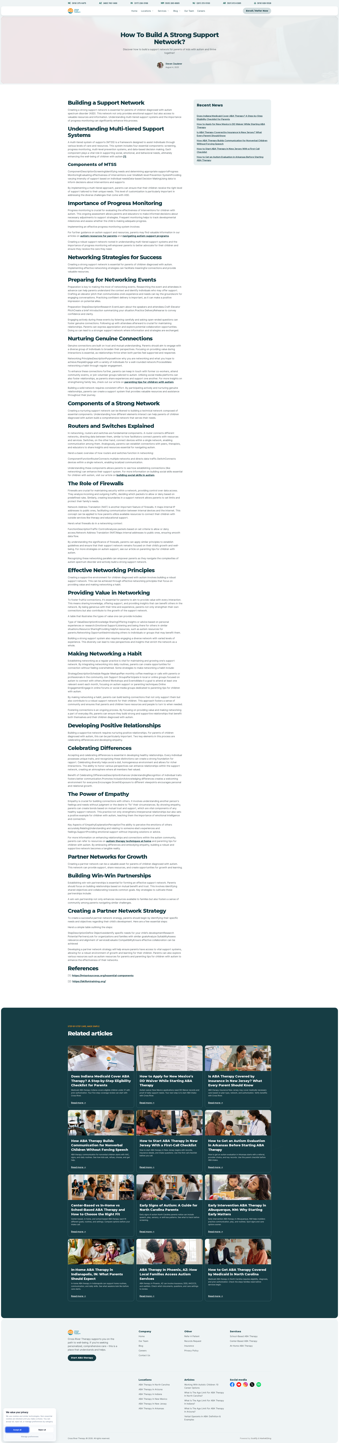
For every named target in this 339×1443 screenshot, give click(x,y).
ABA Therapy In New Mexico (153, 1399)
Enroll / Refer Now (257, 11)
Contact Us (144, 1355)
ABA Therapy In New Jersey (153, 1403)
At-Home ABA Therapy (241, 1345)
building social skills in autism (135, 475)
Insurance (189, 1345)
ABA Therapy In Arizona (150, 1389)
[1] (124, 156)
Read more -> (78, 1103)
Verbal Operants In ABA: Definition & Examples (202, 1418)
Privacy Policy (191, 1350)
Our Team (189, 11)
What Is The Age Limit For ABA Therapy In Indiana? (204, 1402)
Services (162, 11)
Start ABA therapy (82, 1358)
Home (134, 11)
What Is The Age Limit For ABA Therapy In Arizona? (204, 1410)
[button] (147, 11)
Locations (146, 11)
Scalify (254, 1438)
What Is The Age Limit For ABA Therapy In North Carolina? (204, 1394)
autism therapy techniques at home (128, 841)
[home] (74, 11)
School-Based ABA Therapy (244, 1336)
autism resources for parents (98, 236)
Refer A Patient (191, 1336)
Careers (201, 11)
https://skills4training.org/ (89, 981)
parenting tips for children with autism (149, 382)
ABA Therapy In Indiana (150, 1394)
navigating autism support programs (145, 236)
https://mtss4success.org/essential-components (102, 975)
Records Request (192, 1341)
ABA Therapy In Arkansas (151, 1408)
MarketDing (265, 1438)
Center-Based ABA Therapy (243, 1341)
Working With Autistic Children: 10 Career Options (201, 1386)
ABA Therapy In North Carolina (154, 1384)
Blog (141, 1345)
